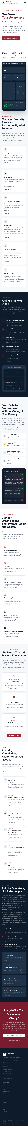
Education (5, 1093)
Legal (4, 1089)
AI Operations (6, 1075)
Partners (5, 1104)
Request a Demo (7, 1113)
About (4, 1102)
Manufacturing (6, 1091)
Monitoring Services (7, 1078)
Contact (5, 1111)
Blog (4, 1109)
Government (6, 1096)
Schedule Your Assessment (11, 38)
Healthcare (5, 1087)
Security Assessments (8, 1069)
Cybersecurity (6, 1071)
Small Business (6, 1084)
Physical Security (7, 1073)
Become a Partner (14, 735)
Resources (5, 1107)
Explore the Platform (8, 43)
